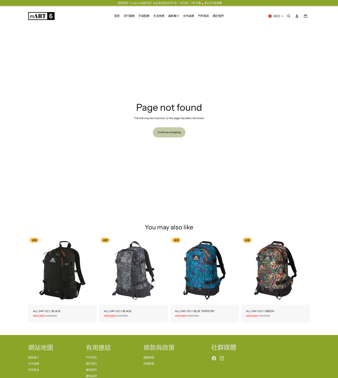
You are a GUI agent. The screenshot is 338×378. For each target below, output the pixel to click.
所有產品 (33, 370)
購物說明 (91, 376)
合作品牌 (33, 363)
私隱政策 (148, 363)
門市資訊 (91, 357)
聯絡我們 (91, 370)
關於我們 (91, 363)
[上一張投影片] (34, 270)
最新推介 (33, 357)
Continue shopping (169, 132)
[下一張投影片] (91, 270)
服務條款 (148, 357)
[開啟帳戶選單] (297, 16)
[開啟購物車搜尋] (288, 16)
